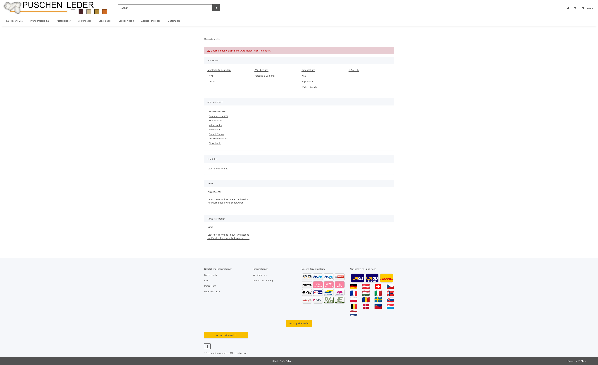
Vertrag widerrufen (299, 323)
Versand (242, 353)
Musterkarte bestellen (219, 69)
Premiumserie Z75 (218, 116)
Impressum (307, 81)
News (210, 75)
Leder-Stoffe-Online (218, 168)
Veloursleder (215, 125)
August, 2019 (214, 191)
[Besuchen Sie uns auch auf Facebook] (207, 346)
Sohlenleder (215, 129)
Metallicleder (216, 120)
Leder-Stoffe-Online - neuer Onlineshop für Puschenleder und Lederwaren (228, 201)
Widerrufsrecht (310, 87)
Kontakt (212, 81)
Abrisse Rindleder (218, 138)
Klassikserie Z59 (217, 111)
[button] (568, 7)
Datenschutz (308, 69)
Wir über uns (261, 69)
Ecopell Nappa (216, 134)
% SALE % (354, 69)
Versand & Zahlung (265, 75)
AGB (304, 75)
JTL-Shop (582, 361)
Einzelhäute (215, 143)
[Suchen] (216, 7)
